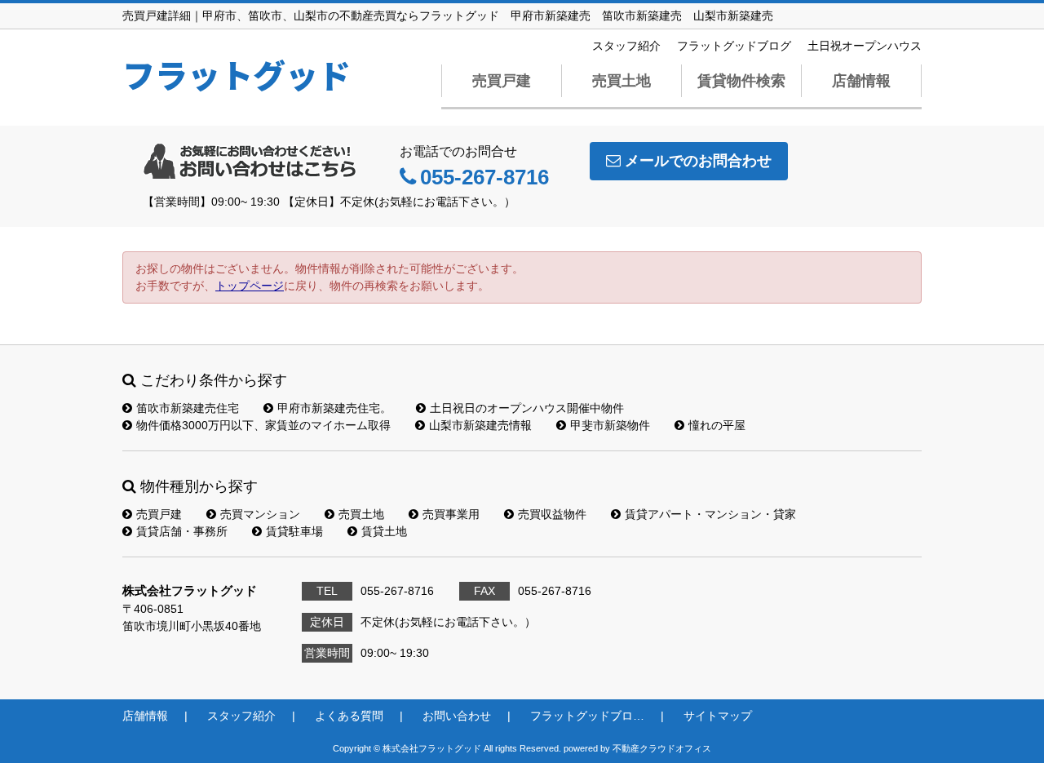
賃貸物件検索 (741, 81)
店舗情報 (861, 81)
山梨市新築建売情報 (480, 425)
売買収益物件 (552, 514)
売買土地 (621, 81)
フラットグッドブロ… (587, 715)
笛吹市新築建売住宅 (187, 408)
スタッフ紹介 (626, 45)
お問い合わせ (456, 715)
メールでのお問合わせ (698, 161)
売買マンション (260, 514)
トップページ (249, 285)
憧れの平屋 (716, 425)
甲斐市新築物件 (610, 425)
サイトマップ (717, 715)
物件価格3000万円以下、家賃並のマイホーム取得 (263, 425)
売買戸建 (501, 81)
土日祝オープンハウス (864, 45)
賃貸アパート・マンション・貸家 (710, 514)
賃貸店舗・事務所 (182, 531)
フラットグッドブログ (734, 45)
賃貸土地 (384, 531)
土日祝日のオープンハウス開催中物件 (527, 408)
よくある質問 (349, 715)
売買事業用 (451, 514)
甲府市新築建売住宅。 (334, 408)
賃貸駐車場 (294, 531)
